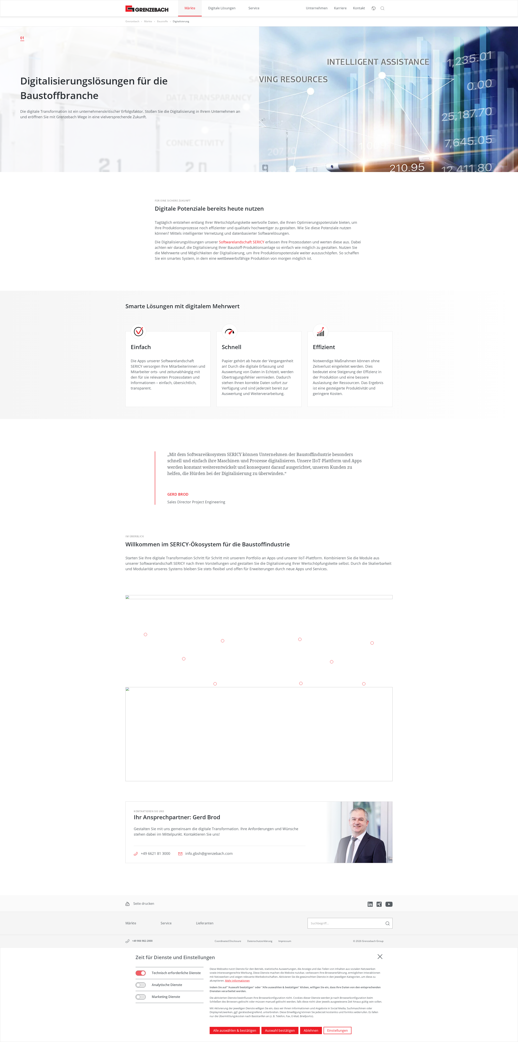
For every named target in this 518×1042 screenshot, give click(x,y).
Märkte (190, 8)
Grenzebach (132, 21)
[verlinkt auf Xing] (379, 904)
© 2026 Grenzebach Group (368, 941)
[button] (382, 8)
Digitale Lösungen (222, 8)
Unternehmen (317, 8)
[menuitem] (190, 8)
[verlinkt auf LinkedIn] (371, 904)
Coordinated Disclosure (228, 941)
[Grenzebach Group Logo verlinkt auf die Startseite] (146, 8)
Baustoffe (162, 21)
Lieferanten (204, 923)
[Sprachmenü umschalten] (373, 8)
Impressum (284, 941)
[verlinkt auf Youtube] (389, 904)
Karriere (340, 8)
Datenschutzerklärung (259, 941)
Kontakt (359, 8)
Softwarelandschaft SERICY (241, 242)
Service (253, 8)
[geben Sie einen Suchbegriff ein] (388, 923)
